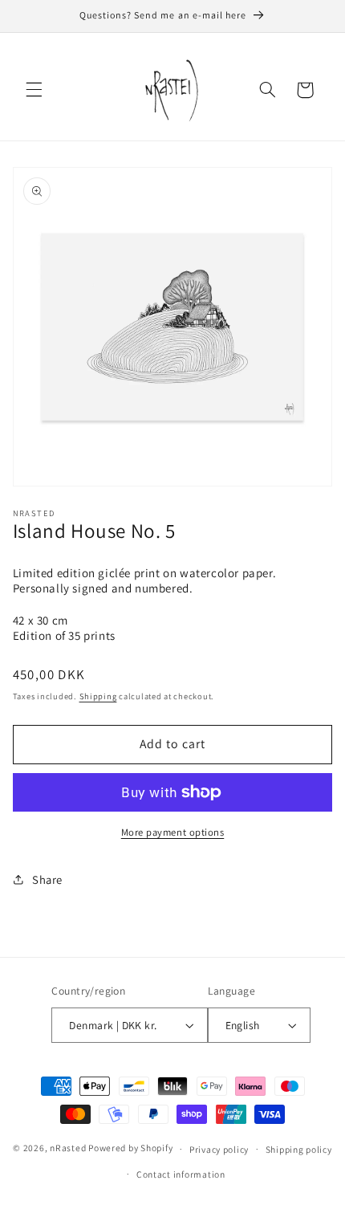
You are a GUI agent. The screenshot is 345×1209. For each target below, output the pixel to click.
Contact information (180, 1174)
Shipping (98, 696)
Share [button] (47, 879)
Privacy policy (219, 1149)
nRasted (68, 1148)
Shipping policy (299, 1149)
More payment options (173, 832)
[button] (33, 89)
